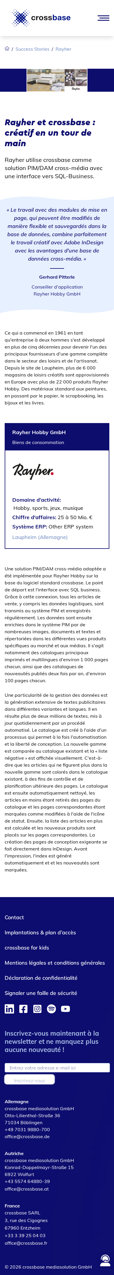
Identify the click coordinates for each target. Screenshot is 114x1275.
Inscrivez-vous (29, 1080)
